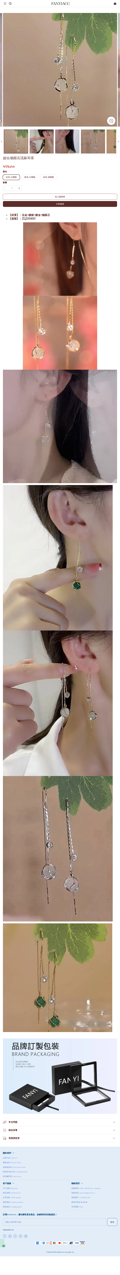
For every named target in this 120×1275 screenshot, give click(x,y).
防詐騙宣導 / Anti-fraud (12, 1176)
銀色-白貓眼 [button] (29, 177)
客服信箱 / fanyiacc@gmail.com (83, 1193)
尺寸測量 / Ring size (10, 1188)
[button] (5, 3)
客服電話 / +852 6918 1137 (80, 1198)
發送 (112, 1222)
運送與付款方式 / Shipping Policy (15, 1172)
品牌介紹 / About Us (10, 1158)
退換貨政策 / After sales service (14, 1167)
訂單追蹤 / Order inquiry (12, 1198)
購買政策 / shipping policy (12, 1207)
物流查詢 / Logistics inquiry (13, 1202)
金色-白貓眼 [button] (11, 177)
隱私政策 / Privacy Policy (12, 1163)
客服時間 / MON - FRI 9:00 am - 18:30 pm (86, 1188)
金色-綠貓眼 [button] (48, 177)
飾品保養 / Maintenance (12, 1193)
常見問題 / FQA (77, 1207)
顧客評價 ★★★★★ (79, 1202)
